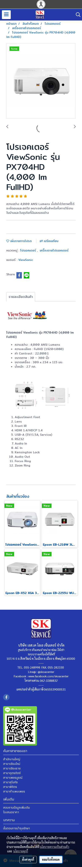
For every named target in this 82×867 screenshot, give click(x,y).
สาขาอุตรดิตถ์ (12, 773)
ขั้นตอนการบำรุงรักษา (16, 828)
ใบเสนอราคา (11, 812)
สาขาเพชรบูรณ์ (12, 777)
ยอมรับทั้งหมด (51, 859)
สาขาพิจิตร (10, 787)
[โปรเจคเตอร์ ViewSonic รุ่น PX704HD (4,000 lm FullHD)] (41, 81)
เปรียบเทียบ (50, 241)
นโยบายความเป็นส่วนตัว (54, 847)
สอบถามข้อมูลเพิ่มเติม (16, 807)
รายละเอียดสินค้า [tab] (21, 296)
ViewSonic (25, 260)
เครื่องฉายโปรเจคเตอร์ (54, 250)
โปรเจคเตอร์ (28, 250)
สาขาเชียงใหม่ (11, 763)
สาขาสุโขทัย (10, 782)
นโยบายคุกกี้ (20, 851)
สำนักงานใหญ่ (11, 759)
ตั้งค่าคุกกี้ (28, 859)
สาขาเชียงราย (12, 768)
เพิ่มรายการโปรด (20, 241)
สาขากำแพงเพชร (14, 791)
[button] (77, 14)
